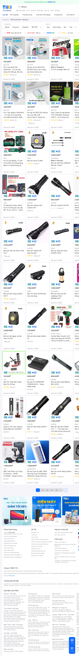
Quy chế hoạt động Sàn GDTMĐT (64, 532)
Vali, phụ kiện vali (69, 597)
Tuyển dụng (34, 537)
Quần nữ (39, 596)
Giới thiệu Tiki (35, 532)
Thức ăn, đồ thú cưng (12, 619)
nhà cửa (46, 10)
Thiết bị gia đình (18, 651)
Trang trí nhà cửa (57, 626)
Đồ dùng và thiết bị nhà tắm (63, 631)
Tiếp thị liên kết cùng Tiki (38, 551)
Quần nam (39, 607)
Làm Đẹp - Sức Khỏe (10, 633)
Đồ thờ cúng (58, 634)
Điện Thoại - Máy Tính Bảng (13, 624)
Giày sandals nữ (37, 623)
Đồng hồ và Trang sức (59, 607)
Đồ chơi (21, 596)
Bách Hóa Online (58, 639)
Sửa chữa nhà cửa (60, 628)
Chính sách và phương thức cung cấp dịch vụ (65, 553)
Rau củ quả (10, 612)
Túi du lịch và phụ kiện (62, 596)
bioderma (47, 584)
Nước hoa (10, 644)
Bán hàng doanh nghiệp (37, 553)
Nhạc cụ (65, 634)
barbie (29, 584)
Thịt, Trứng (12, 610)
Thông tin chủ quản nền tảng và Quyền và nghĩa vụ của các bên (65, 561)
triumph (70, 584)
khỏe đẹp (40, 10)
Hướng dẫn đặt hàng (9, 541)
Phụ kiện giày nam (36, 635)
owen (33, 584)
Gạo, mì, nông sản (13, 615)
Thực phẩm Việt (18, 612)
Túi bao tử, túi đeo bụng (42, 650)
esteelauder (15, 584)
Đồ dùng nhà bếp (8, 651)
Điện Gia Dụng (8, 649)
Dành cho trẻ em (12, 618)
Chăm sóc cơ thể (12, 638)
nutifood (75, 584)
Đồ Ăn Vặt (58, 646)
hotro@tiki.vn (18, 555)
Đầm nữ (34, 596)
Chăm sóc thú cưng (57, 641)
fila (25, 585)
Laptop (68, 621)
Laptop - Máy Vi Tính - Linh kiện (63, 614)
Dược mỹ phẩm (19, 646)
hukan (17, 585)
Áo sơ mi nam (39, 609)
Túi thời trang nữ (33, 640)
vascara (6, 584)
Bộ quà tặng (60, 649)
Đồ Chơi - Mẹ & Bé (10, 594)
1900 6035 (11, 575)
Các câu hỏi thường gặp (10, 536)
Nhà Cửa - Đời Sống (59, 624)
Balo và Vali (56, 594)
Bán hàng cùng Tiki (60, 535)
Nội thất (60, 630)
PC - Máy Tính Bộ (60, 621)
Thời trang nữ (32, 594)
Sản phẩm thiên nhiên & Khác (13, 640)
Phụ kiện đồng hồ (60, 611)
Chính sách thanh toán (61, 548)
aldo (65, 584)
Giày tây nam (40, 632)
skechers (60, 584)
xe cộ (28, 10)
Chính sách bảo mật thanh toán (39, 539)
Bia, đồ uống (10, 616)
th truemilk (23, 584)
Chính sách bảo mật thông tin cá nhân (41, 541)
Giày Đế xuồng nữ (39, 626)
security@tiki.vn (17, 557)
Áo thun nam (31, 607)
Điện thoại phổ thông (12, 628)
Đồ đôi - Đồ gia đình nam (40, 612)
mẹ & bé (33, 10)
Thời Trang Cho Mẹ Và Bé (11, 596)
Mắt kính (67, 603)
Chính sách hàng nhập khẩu (11, 552)
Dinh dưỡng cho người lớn (14, 602)
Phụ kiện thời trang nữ (58, 603)
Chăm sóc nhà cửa (14, 621)
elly (52, 584)
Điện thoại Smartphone (10, 626)
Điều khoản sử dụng (36, 546)
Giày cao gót (31, 622)
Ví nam (30, 649)
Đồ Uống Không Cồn (62, 647)
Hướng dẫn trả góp (9, 550)
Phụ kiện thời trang (58, 601)
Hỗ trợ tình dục (18, 644)
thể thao (57, 10)
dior (10, 584)
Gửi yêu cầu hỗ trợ (9, 538)
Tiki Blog (33, 535)
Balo (53, 596)
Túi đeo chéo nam (38, 649)
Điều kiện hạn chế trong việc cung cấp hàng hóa (65, 545)
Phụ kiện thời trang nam (62, 603)
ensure (38, 584)
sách (52, 10)
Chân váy (39, 599)
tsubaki (29, 585)
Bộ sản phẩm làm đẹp (14, 645)
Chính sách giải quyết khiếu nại (39, 544)
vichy (21, 585)
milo (55, 584)
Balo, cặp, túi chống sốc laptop (63, 596)
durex (42, 584)
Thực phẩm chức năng (13, 636)
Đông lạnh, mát (15, 613)
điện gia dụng (20, 10)
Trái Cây (6, 610)
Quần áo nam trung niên (38, 615)
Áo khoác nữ (41, 597)
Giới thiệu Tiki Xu (35, 548)
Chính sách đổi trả (9, 548)
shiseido (6, 585)
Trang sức (55, 609)
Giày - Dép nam (33, 630)
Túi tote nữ (38, 643)
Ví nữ (45, 642)
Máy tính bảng (11, 630)
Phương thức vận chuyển (10, 543)
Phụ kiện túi (45, 643)
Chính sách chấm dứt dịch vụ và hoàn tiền (65, 557)
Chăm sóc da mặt (9, 635)
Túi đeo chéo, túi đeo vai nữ (35, 642)
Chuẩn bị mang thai (12, 605)
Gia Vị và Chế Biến (60, 644)
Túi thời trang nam (34, 647)
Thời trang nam (33, 605)
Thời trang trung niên (37, 602)
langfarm (12, 585)
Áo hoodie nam (35, 610)
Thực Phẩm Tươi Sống (11, 608)
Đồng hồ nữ (62, 609)
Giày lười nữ (42, 625)
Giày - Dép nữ (32, 620)
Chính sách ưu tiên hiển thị (62, 550)
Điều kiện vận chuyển (37, 555)
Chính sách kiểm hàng (10, 545)
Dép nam (36, 633)
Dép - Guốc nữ (40, 622)
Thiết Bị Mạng (62, 619)
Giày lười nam (31, 632)
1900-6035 (11, 532)
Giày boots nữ (34, 625)
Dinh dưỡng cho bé (12, 600)
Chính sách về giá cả (60, 542)
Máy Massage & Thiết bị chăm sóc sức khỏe (15, 639)
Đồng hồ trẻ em (70, 611)
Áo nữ (29, 596)
